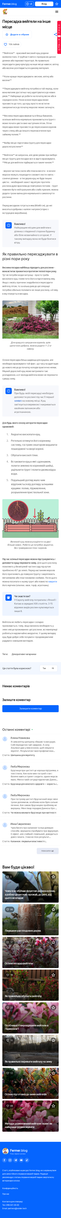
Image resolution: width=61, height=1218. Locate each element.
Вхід (44, 3)
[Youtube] (21, 1160)
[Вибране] (57, 4)
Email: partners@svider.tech (14, 1208)
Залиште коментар (16, 700)
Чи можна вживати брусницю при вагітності (33, 813)
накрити (52, 581)
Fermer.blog (5, 12)
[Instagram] (10, 1160)
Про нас (5, 1194)
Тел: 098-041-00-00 (10, 1205)
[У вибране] (53, 877)
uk (30, 4)
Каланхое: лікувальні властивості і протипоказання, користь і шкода (28, 841)
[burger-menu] (57, 12)
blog (9, 3)
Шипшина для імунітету (23, 755)
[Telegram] (15, 1160)
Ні (53, 668)
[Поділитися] (55, 34)
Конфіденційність (10, 1188)
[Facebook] (4, 1160)
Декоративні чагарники (24, 654)
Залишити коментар (30, 708)
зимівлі (18, 401)
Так (44, 668)
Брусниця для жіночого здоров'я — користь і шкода (33, 784)
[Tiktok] (27, 1160)
